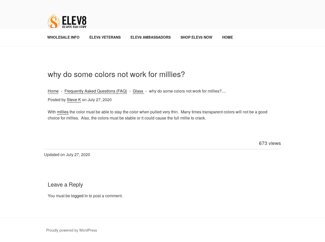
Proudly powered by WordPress (71, 230)
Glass (138, 91)
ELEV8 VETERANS (105, 37)
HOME (227, 37)
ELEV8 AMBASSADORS (151, 37)
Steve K (74, 99)
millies (63, 112)
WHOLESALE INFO (63, 37)
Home (53, 91)
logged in (79, 196)
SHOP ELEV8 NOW (196, 37)
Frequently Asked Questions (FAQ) (95, 91)
